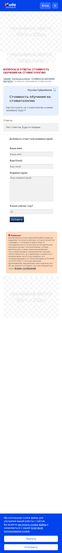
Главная (7, 78)
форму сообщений (25, 268)
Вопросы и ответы (21, 78)
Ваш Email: (16, 160)
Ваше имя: (16, 148)
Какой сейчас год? (21, 205)
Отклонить (31, 547)
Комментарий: (19, 172)
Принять (31, 538)
